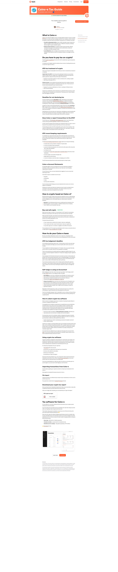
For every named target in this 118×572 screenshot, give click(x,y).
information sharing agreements (57, 120)
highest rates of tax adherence (66, 106)
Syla (43, 332)
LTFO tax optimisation (64, 358)
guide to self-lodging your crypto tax (57, 279)
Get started (46, 347)
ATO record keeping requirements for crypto (52, 141)
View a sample (52, 396)
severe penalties (63, 102)
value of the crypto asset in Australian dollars (58, 151)
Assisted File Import (59, 380)
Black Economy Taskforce (58, 100)
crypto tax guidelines (50, 59)
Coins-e (43, 37)
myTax (47, 273)
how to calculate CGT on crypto (55, 229)
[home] (32, 2)
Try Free (86, 1)
